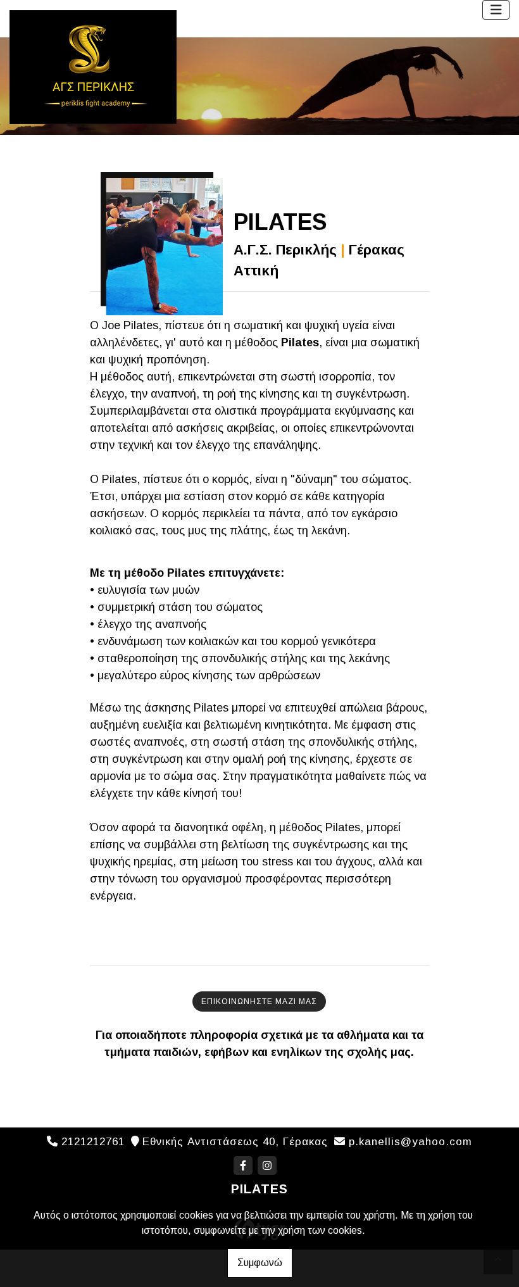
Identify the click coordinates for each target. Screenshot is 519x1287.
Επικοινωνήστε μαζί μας (259, 1001)
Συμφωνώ (259, 1262)
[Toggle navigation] (496, 10)
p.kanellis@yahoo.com (410, 1142)
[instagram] (267, 1165)
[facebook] (243, 1165)
